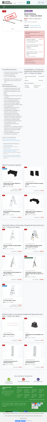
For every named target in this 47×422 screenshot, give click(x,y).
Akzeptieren (18, 420)
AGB (24, 404)
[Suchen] (28, 2)
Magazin (11, 403)
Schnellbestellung (5, 404)
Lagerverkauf (16, 403)
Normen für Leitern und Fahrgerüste (9, 139)
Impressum (4, 406)
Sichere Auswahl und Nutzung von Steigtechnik (11, 140)
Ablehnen (23, 420)
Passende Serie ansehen (8, 145)
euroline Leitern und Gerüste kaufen (20, 396)
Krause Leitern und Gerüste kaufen (27, 396)
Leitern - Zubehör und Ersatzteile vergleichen (11, 155)
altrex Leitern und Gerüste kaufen (19, 391)
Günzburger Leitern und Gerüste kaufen (27, 391)
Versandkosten (42, 399)
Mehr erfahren (29, 420)
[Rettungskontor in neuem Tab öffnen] (14, 3)
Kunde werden (7, 395)
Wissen (7, 403)
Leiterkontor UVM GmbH (10, 407)
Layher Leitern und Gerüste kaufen (34, 391)
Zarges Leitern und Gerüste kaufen (41, 396)
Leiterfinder (12, 404)
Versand (3, 403)
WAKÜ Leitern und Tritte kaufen (41, 391)
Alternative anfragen (31, 62)
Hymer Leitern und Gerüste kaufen (34, 396)
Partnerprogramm (23, 403)
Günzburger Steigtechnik (35, 25)
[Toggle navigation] (4, 7)
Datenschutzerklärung (19, 404)
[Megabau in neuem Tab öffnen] (13, 3)
